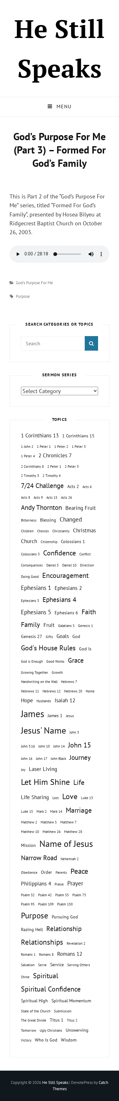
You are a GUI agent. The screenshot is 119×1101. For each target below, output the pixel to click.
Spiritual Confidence (51, 989)
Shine (25, 977)
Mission (28, 845)
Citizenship (49, 542)
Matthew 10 (30, 831)
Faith (89, 612)
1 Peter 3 (79, 446)
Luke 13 (87, 798)
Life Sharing (35, 797)
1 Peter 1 (44, 446)
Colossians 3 (30, 554)
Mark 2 (41, 811)
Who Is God (46, 1040)
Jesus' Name (43, 730)
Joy (23, 769)
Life (78, 782)
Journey (80, 757)
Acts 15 (51, 497)
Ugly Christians (51, 1030)
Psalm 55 (62, 895)
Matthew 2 (29, 822)
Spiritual (45, 975)
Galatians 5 (66, 625)
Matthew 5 (49, 822)
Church (29, 541)
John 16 (26, 758)
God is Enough (32, 661)
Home (90, 691)
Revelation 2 (76, 943)
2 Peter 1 (54, 466)
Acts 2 (73, 486)
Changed (71, 519)
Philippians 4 (36, 883)
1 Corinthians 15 (78, 436)
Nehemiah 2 (70, 859)
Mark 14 (56, 811)
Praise (59, 884)
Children (27, 531)
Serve (42, 965)
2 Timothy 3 (30, 475)
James (32, 714)
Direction (87, 565)
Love (69, 796)
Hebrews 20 (73, 691)
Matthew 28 (73, 831)
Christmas (84, 530)
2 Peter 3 (72, 466)
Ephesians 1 (36, 587)
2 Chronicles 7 (55, 455)
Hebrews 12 (52, 691)
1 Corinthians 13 (40, 435)
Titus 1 (56, 1020)
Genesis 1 (85, 625)
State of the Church (35, 1011)
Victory (26, 1040)
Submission (62, 1011)
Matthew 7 (68, 822)
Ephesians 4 (59, 599)
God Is (85, 649)
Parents (61, 872)
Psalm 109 (46, 904)
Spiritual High (34, 1001)
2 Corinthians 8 (32, 466)
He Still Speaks (55, 1082)
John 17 (41, 758)
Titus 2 (72, 1020)
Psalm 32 (28, 895)
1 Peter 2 (61, 446)
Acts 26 (66, 497)
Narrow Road (39, 858)
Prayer (75, 883)
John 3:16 (28, 746)
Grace (76, 660)
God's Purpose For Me (34, 282)
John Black (58, 758)
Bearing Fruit (80, 507)
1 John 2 (27, 446)
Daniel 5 (52, 565)
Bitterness (28, 520)
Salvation (28, 965)
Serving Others (78, 965)
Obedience (29, 872)
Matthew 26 (52, 831)
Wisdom (68, 1040)
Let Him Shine (45, 782)
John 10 (44, 746)
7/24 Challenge (42, 485)
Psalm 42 (45, 895)
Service (57, 964)
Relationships (42, 942)
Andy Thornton (41, 507)
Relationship (64, 928)
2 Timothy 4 (52, 475)
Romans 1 (28, 954)
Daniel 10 (69, 565)
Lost (55, 798)
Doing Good (30, 576)
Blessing (48, 520)
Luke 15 (27, 811)
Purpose (23, 296)
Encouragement (65, 575)
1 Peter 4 (28, 456)
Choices (43, 531)
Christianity (60, 531)
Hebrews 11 (30, 691)
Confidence (59, 552)
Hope (27, 700)
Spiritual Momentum (71, 1001)
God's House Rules (48, 647)
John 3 (74, 732)
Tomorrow (28, 1030)
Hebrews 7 (69, 681)
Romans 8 (46, 954)
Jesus (70, 716)
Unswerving (77, 1030)
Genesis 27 (31, 636)
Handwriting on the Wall (39, 681)
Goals (62, 636)
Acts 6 (87, 487)
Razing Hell (32, 929)
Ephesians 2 (68, 588)
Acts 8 (25, 497)
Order (46, 872)
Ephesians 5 (36, 612)
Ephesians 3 (30, 600)
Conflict (85, 554)
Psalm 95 (28, 904)
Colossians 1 (73, 541)
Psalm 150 (65, 904)
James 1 (55, 715)
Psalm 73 (79, 895)
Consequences (32, 565)
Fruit (49, 625)
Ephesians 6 (66, 613)
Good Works (55, 661)
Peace (79, 871)
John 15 (79, 745)
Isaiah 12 (65, 700)
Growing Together (34, 672)
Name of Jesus (66, 843)
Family (30, 624)
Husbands (43, 701)
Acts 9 (38, 497)
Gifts (49, 637)
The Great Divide (33, 1020)
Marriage (79, 810)
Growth (57, 672)
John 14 (59, 746)
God (76, 636)
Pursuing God (65, 917)
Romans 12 (69, 953)
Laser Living (43, 769)
